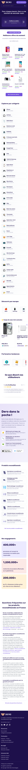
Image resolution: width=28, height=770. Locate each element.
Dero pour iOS (4, 748)
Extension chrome (5, 755)
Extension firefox (5, 757)
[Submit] (25, 5)
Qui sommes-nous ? (5, 722)
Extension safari (4, 759)
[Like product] (11, 325)
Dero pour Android (5, 749)
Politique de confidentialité (7, 763)
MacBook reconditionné (8, 650)
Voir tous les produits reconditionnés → (14, 528)
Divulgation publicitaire (6, 765)
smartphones (6, 627)
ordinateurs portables (15, 627)
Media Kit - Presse (5, 738)
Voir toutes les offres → (14, 94)
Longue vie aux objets (6, 740)
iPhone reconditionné (20, 648)
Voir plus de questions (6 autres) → (14, 703)
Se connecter (22, 2)
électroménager (7, 629)
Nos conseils (4, 731)
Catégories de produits (6, 732)
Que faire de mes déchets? (7, 742)
